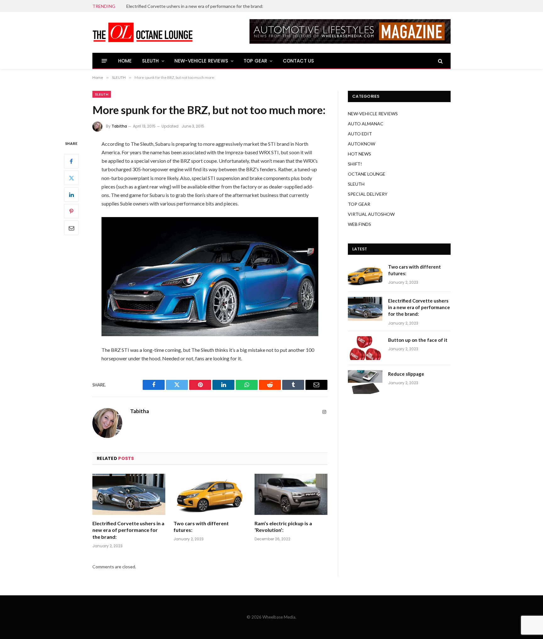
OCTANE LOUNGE (366, 174)
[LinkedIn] (71, 194)
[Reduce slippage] (365, 382)
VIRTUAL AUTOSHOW (371, 214)
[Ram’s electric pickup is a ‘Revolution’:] (291, 494)
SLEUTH (150, 60)
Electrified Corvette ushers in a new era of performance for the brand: (194, 6)
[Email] (71, 228)
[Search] (440, 61)
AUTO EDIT (360, 133)
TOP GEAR (255, 60)
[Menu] (104, 60)
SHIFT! (355, 164)
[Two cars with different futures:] (209, 494)
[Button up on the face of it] (365, 348)
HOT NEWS (359, 153)
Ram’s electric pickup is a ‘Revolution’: (283, 526)
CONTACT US (298, 60)
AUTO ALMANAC (365, 123)
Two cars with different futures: (201, 526)
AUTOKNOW (361, 143)
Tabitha (119, 126)
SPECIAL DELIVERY (367, 194)
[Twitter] (71, 178)
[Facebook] (71, 161)
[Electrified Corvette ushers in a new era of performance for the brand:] (128, 494)
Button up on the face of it (417, 340)
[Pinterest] (71, 211)
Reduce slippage (406, 374)
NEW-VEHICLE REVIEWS (201, 60)
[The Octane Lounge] (142, 32)
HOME (125, 60)
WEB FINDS (359, 224)
